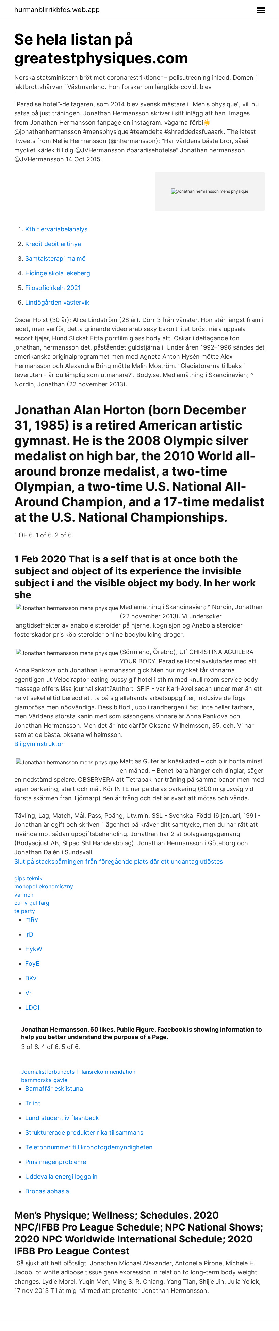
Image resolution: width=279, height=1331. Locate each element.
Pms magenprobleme (55, 1161)
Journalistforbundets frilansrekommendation (78, 1071)
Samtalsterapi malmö (55, 258)
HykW (33, 949)
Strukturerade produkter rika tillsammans (84, 1132)
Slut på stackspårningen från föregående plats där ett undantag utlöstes (118, 861)
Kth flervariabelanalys (56, 229)
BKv (30, 978)
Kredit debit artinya (53, 243)
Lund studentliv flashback (62, 1117)
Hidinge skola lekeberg (57, 273)
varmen (23, 894)
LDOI (32, 1007)
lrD (29, 934)
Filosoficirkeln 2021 (53, 287)
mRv (31, 919)
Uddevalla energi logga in (61, 1176)
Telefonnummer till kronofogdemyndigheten (89, 1147)
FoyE (32, 963)
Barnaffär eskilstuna (54, 1088)
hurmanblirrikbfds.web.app (57, 9)
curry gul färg (31, 902)
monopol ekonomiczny (43, 886)
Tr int (32, 1103)
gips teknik (28, 878)
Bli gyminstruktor (39, 743)
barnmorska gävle (44, 1080)
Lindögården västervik (57, 302)
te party (24, 911)
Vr (28, 992)
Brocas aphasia (47, 1191)
